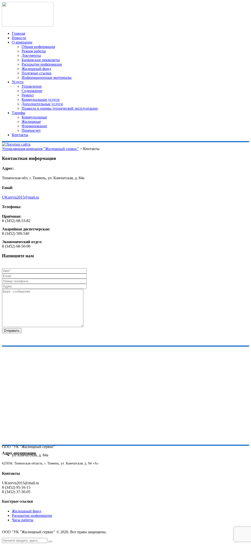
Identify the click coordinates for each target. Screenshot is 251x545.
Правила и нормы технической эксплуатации (60, 108)
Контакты (20, 135)
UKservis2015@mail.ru (20, 197)
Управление (32, 86)
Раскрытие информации (42, 64)
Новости (19, 38)
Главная (18, 33)
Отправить (12, 330)
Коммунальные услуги (41, 99)
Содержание (32, 91)
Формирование (34, 126)
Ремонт (28, 95)
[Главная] (16, 144)
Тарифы (18, 113)
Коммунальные (34, 117)
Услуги (18, 82)
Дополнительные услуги (42, 104)
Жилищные (31, 121)
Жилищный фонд (36, 69)
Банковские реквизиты (41, 60)
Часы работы (22, 520)
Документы (31, 55)
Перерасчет (31, 130)
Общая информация (38, 47)
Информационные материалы (47, 77)
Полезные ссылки (36, 73)
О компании (22, 42)
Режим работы (34, 51)
